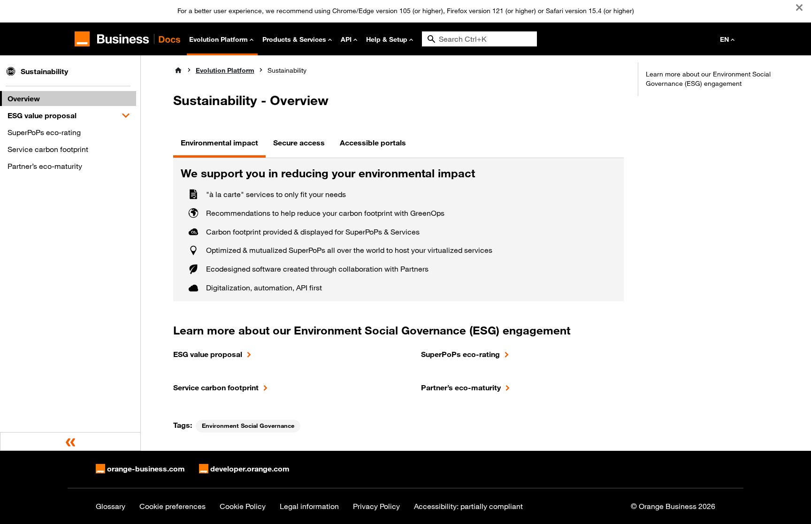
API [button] (346, 39)
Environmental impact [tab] (219, 142)
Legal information (309, 506)
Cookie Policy (243, 506)
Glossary (110, 506)
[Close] (799, 7)
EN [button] (724, 39)
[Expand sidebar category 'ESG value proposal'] (125, 115)
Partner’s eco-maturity (45, 166)
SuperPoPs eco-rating (44, 132)
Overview (24, 98)
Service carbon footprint (48, 149)
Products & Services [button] (294, 39)
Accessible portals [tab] (373, 142)
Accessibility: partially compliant (468, 506)
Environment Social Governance (248, 425)
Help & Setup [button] (386, 39)
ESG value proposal (42, 115)
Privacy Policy (376, 506)
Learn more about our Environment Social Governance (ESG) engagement (708, 79)
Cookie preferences (172, 506)
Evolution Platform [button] (218, 39)
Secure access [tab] (299, 142)
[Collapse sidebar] (70, 441)
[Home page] (178, 70)
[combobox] (479, 38)
